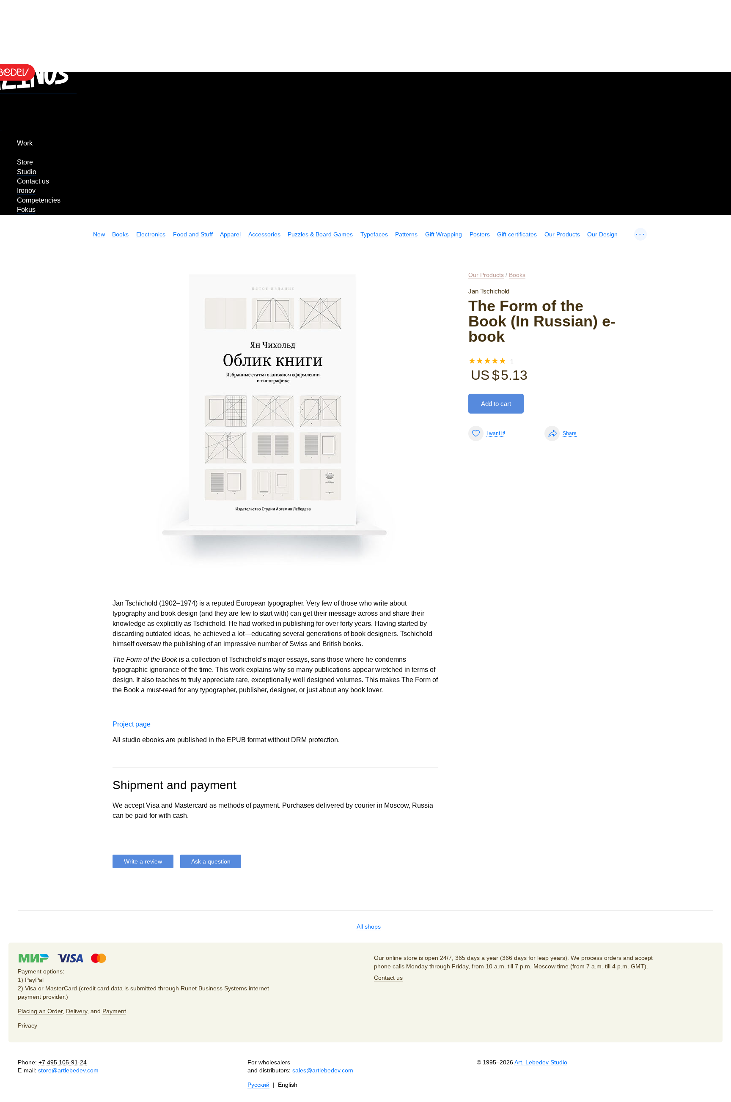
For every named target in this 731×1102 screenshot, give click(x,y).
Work (25, 143)
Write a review (143, 861)
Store (25, 162)
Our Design (602, 234)
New (99, 234)
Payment (114, 1011)
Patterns (406, 234)
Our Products (562, 234)
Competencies (38, 200)
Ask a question (211, 861)
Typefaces (374, 234)
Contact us (33, 181)
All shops (369, 926)
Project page (132, 724)
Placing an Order (40, 1011)
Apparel (230, 234)
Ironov (26, 190)
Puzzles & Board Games (320, 234)
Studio (26, 171)
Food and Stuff (193, 234)
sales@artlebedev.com (322, 1070)
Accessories (264, 234)
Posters (480, 234)
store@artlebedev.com (68, 1070)
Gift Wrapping (443, 234)
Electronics (150, 234)
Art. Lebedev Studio (540, 1062)
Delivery (76, 1011)
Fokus (26, 209)
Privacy (27, 1025)
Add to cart (496, 403)
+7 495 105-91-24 (62, 1062)
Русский (258, 1084)
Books (120, 234)
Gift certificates (517, 234)
